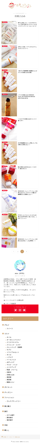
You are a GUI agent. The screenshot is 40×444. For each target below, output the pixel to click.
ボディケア (10, 362)
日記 (6, 425)
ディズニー (8, 392)
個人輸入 (7, 406)
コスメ (6, 333)
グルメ (6, 325)
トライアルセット (13, 352)
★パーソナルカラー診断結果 (14, 300)
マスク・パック (12, 365)
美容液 (9, 379)
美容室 (9, 377)
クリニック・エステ (14, 345)
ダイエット (8, 387)
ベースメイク (11, 360)
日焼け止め (10, 375)
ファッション (9, 397)
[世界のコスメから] (20, 8)
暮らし (6, 430)
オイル (9, 337)
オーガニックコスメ (14, 340)
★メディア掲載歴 (10, 303)
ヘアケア (10, 357)
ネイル (9, 355)
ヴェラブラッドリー (14, 401)
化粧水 (9, 372)
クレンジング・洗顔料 (14, 347)
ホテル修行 (10, 415)
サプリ (9, 349)
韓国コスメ (10, 382)
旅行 (6, 411)
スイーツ (10, 328)
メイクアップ (11, 367)
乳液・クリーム (12, 370)
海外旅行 (10, 420)
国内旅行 (10, 417)
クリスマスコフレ (13, 342)
